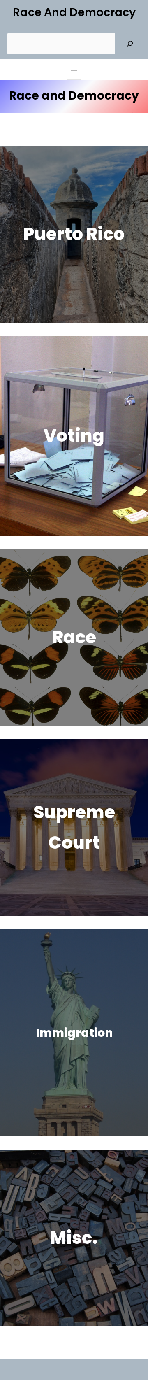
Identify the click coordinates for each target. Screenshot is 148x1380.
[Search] (130, 43)
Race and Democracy (74, 12)
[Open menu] (74, 72)
